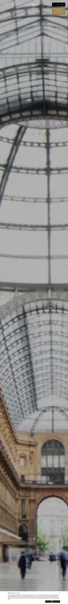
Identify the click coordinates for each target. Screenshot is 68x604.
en (12, 4)
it (10, 4)
